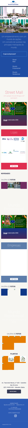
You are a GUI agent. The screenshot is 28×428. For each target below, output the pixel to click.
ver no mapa (13, 391)
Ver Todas (14, 166)
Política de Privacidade (15, 409)
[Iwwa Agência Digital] (25, 424)
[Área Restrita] (26, 3)
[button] (13, 31)
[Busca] (24, 3)
